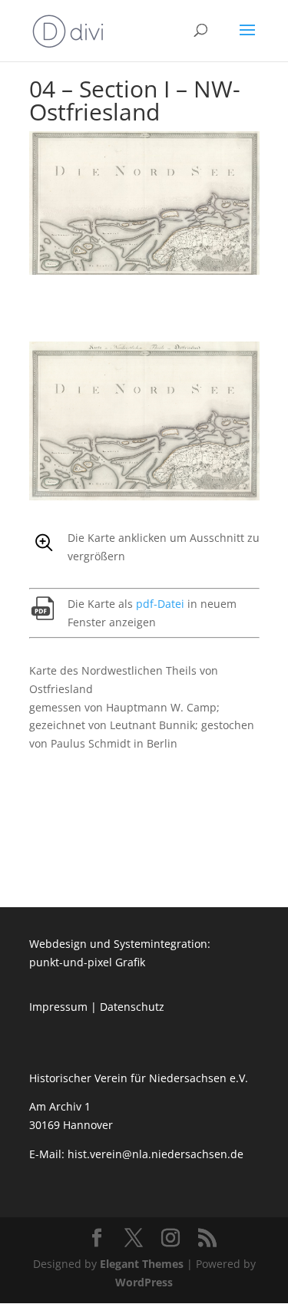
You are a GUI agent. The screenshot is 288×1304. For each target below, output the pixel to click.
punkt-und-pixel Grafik (87, 962)
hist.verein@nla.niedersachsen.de (157, 1154)
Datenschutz (132, 1006)
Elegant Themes (142, 1263)
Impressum (58, 1006)
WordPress (144, 1282)
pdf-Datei (160, 603)
